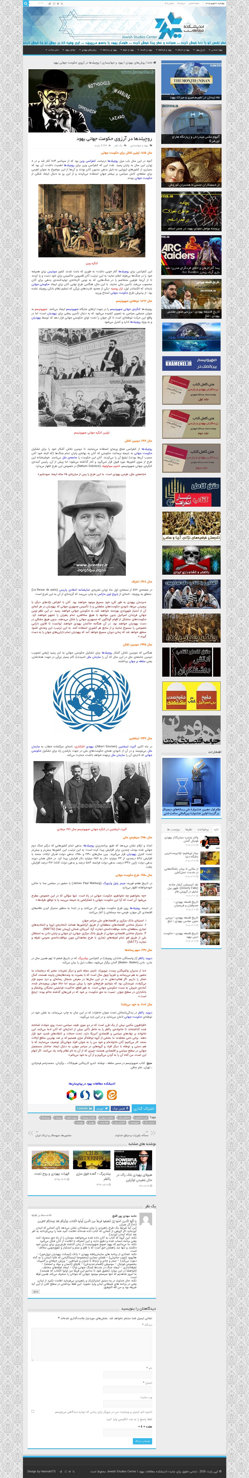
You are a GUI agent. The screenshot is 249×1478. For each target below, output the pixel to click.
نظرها (188, 829)
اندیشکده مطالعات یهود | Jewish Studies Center (137, 1471)
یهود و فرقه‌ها (165, 50)
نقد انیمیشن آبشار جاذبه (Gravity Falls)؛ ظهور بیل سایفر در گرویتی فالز (182, 888)
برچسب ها (173, 829)
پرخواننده (203, 829)
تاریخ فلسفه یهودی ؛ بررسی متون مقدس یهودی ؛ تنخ (182, 919)
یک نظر (118, 146)
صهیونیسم (135, 1122)
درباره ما (181, 3)
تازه (216, 829)
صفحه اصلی (194, 3)
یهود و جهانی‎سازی (112, 62)
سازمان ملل (150, 1122)
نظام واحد (104, 1122)
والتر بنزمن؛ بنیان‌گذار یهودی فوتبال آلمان (181, 839)
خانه (150, 62)
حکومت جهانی (107, 1117)
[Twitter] (58, 3)
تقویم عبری (212, 97)
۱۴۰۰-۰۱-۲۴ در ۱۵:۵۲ (42, 1216)
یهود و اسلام (183, 50)
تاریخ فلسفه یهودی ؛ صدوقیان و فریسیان (186, 904)
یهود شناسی (216, 50)
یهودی (91, 1122)
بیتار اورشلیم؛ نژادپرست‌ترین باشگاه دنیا (181, 855)
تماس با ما (169, 3)
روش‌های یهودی (89, 50)
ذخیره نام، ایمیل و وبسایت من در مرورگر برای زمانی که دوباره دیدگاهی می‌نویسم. (103, 1412)
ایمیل (147, 1383)
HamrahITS (48, 1471)
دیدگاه (147, 1325)
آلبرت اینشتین (141, 1117)
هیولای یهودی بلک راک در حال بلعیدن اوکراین (134, 1177)
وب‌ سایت (146, 1397)
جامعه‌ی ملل (124, 1117)
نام (149, 1368)
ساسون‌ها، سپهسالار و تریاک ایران (53, 1134)
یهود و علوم (128, 50)
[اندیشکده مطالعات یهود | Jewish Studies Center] (124, 26)
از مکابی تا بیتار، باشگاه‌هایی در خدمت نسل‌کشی (181, 871)
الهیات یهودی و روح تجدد (51, 1173)
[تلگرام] (49, 3)
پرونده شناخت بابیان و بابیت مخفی (197, 229)
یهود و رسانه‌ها (110, 50)
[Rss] (61, 3)
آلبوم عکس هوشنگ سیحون (202, 141)
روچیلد (58, 1117)
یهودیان (79, 1122)
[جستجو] (26, 3)
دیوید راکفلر (72, 1117)
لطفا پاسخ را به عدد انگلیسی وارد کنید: (129, 1419)
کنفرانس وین (119, 1122)
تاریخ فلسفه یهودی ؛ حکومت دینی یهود (194, 316)
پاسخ (35, 1291)
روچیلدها (46, 1117)
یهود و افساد (146, 50)
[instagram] (54, 3)
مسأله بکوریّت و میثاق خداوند (131, 1134)
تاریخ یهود (200, 50)
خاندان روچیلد (88, 1117)
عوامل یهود (70, 50)
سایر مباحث (53, 50)
